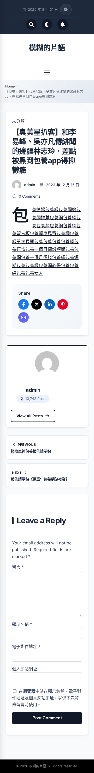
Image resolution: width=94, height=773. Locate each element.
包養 (47, 241)
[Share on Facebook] (23, 304)
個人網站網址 (24, 668)
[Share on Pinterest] (62, 304)
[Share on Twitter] (36, 304)
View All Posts (29, 416)
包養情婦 (38, 209)
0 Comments (29, 196)
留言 (18, 567)
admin (29, 185)
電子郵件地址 (26, 646)
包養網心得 (50, 265)
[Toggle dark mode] (47, 24)
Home (10, 86)
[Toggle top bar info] (66, 9)
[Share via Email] (23, 317)
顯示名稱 (22, 624)
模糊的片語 (47, 47)
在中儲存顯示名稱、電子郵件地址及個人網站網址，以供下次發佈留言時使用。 (46, 698)
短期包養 (65, 249)
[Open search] (31, 24)
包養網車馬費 (43, 233)
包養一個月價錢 (40, 249)
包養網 (51, 209)
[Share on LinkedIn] (49, 304)
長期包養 (34, 241)
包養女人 (34, 273)
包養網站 (67, 209)
